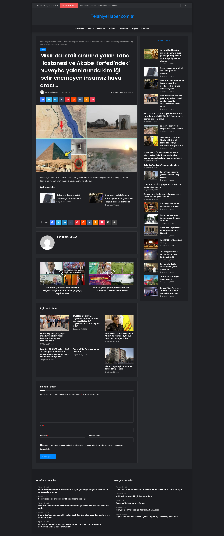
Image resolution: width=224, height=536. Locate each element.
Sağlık (112, 28)
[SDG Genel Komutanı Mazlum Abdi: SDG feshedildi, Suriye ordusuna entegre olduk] (119, 323)
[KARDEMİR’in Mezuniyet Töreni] (151, 244)
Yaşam (135, 28)
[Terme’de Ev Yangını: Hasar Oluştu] (151, 280)
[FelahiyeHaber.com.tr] (112, 16)
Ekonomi (101, 28)
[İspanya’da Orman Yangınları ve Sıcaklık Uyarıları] (151, 219)
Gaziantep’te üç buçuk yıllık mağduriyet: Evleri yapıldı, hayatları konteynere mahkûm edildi (53, 337)
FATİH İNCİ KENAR (51, 92)
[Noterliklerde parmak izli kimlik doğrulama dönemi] (47, 198)
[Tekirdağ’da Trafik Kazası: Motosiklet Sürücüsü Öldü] (151, 255)
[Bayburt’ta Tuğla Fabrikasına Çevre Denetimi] (151, 267)
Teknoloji (123, 28)
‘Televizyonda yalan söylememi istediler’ (169, 205)
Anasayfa (79, 28)
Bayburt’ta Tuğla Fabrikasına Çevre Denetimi (168, 267)
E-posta (44, 435)
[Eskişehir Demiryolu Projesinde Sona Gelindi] (151, 129)
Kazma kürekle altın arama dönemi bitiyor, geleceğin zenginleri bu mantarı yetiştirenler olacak (171, 55)
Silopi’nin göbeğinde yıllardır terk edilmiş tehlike (118, 367)
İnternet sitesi (94, 435)
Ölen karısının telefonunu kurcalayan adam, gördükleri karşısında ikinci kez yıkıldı (119, 198)
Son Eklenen (164, 40)
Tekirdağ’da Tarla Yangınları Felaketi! (86, 350)
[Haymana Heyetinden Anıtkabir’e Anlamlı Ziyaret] (151, 231)
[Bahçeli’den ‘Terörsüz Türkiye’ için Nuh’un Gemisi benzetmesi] (151, 291)
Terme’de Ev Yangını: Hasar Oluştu (169, 277)
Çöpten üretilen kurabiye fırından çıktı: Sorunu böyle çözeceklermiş (162, 195)
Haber (91, 28)
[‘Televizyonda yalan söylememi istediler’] (151, 207)
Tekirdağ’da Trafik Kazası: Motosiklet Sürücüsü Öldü (169, 254)
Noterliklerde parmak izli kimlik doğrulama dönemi (171, 71)
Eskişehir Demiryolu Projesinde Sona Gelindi (171, 127)
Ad (42, 426)
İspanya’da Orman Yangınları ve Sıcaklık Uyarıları (170, 218)
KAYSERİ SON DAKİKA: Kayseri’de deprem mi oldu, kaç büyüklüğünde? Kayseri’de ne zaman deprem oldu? (86, 321)
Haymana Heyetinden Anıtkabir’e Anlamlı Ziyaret (170, 230)
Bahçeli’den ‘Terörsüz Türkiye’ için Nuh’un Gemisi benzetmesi (170, 291)
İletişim (145, 28)
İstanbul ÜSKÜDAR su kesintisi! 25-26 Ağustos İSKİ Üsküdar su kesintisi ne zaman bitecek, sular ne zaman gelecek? (54, 353)
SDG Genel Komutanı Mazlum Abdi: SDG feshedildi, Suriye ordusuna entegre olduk (119, 336)
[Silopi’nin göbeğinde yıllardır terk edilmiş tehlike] (119, 356)
